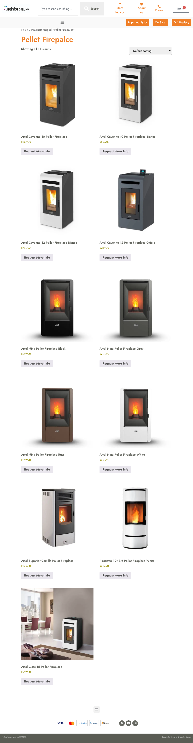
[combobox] (58, 8)
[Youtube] (128, 723)
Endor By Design (184, 736)
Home (24, 30)
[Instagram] (135, 723)
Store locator (119, 10)
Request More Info (37, 151)
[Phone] (159, 6)
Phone (159, 10)
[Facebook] (122, 723)
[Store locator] (119, 4)
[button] (96, 709)
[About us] (141, 4)
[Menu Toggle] (62, 23)
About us (142, 10)
